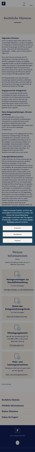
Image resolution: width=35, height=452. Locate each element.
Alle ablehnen (17, 234)
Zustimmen (17, 228)
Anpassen (18, 240)
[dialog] (17, 226)
